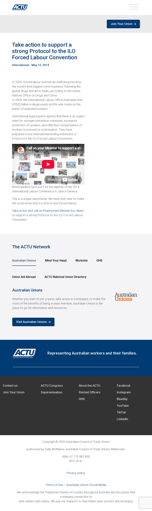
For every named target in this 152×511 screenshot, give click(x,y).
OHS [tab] (99, 260)
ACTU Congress (52, 385)
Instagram (124, 392)
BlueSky (122, 399)
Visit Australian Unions (31, 322)
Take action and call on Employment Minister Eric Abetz (48, 210)
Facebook (123, 385)
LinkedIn (122, 419)
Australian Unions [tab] (24, 260)
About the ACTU (89, 385)
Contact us (10, 385)
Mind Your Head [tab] (56, 260)
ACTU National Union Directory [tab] (65, 277)
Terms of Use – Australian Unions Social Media (76, 485)
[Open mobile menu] (134, 7)
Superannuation (51, 392)
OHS (82, 399)
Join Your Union (121, 24)
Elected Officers (89, 392)
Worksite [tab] (81, 260)
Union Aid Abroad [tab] (24, 277)
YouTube (123, 405)
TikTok (121, 412)
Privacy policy (76, 473)
